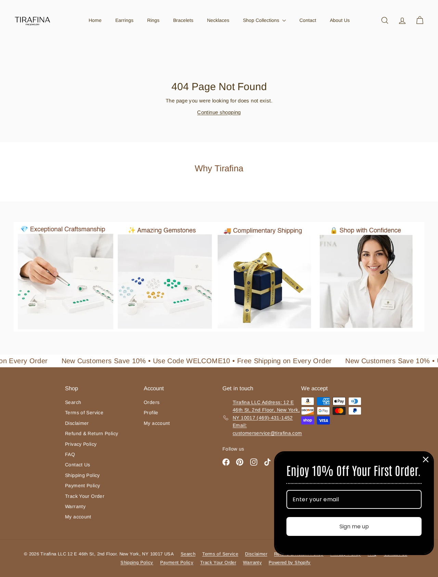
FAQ (70, 454)
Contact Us (77, 464)
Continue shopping (219, 112)
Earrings (124, 20)
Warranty (75, 506)
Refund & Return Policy (91, 433)
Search (73, 402)
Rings (153, 20)
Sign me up (354, 526)
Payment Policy (82, 485)
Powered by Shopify (290, 562)
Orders (151, 402)
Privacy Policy (80, 444)
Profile (151, 412)
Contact (307, 20)
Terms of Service (84, 412)
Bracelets (183, 20)
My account (78, 516)
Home (95, 20)
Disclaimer (77, 423)
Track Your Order (84, 496)
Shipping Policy (82, 475)
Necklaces (218, 20)
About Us (340, 20)
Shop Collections (262, 20)
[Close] (425, 459)
